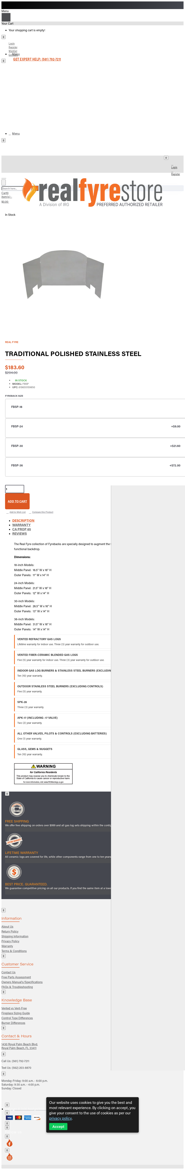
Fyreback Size (14, 395)
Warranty (21, 525)
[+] (148, 777)
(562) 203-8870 (21, 1068)
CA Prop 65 (21, 529)
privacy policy (60, 1118)
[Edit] (3, 37)
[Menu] (5, 176)
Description (23, 520)
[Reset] (5, 17)
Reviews (19, 533)
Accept (58, 1126)
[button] (17, 501)
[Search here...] (3, 182)
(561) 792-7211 (20, 1061)
